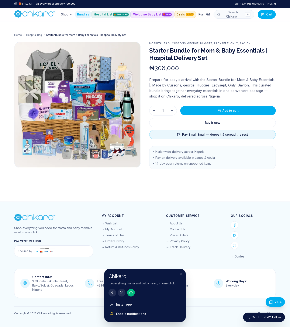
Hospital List (111, 14)
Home (18, 34)
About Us (176, 223)
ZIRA (278, 302)
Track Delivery (180, 247)
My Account (113, 229)
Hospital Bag (34, 34)
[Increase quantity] (172, 110)
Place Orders (179, 235)
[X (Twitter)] (234, 235)
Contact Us (177, 229)
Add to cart (230, 110)
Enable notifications (131, 314)
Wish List (111, 223)
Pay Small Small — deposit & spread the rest (215, 134)
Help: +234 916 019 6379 (248, 3)
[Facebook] (234, 225)
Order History (114, 241)
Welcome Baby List (152, 14)
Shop (65, 14)
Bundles (83, 14)
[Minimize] (180, 274)
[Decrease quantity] (154, 110)
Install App (124, 304)
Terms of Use (114, 235)
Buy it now (212, 122)
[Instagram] (234, 245)
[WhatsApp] (131, 292)
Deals (184, 14)
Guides (239, 256)
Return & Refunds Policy (122, 247)
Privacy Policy (180, 241)
